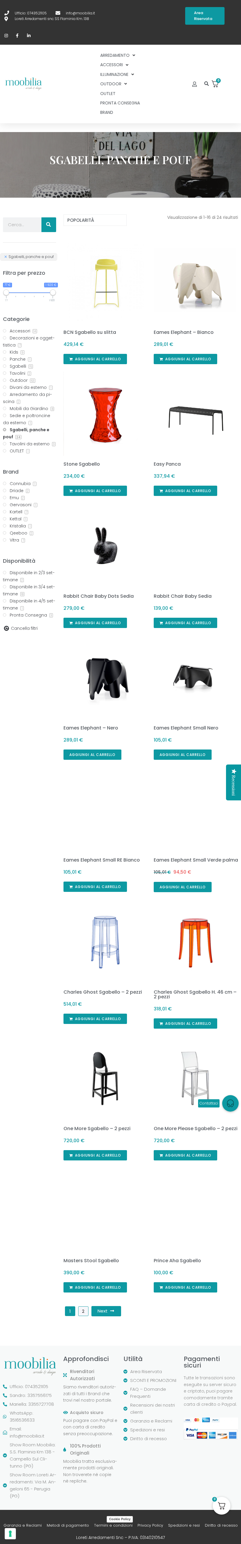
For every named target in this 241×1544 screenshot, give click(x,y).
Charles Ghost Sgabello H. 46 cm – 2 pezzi (195, 994)
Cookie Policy (119, 1519)
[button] (206, 84)
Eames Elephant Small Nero (186, 727)
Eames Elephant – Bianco (184, 332)
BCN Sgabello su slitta (89, 332)
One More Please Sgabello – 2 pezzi (195, 1128)
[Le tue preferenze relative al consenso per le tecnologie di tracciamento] (10, 1533)
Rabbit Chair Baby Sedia (183, 596)
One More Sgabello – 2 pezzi (96, 1128)
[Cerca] (48, 224)
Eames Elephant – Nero (90, 727)
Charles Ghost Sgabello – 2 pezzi (102, 992)
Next (103, 1311)
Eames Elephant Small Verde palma (196, 860)
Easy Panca (167, 464)
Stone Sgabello (81, 464)
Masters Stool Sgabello (91, 1260)
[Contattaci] (230, 1103)
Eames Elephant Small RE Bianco (101, 860)
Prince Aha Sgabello (177, 1260)
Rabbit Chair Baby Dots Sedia (98, 596)
